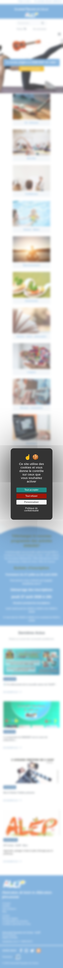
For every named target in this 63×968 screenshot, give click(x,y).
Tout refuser (31, 496)
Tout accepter (31, 490)
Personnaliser (31, 502)
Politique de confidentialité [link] (31, 509)
